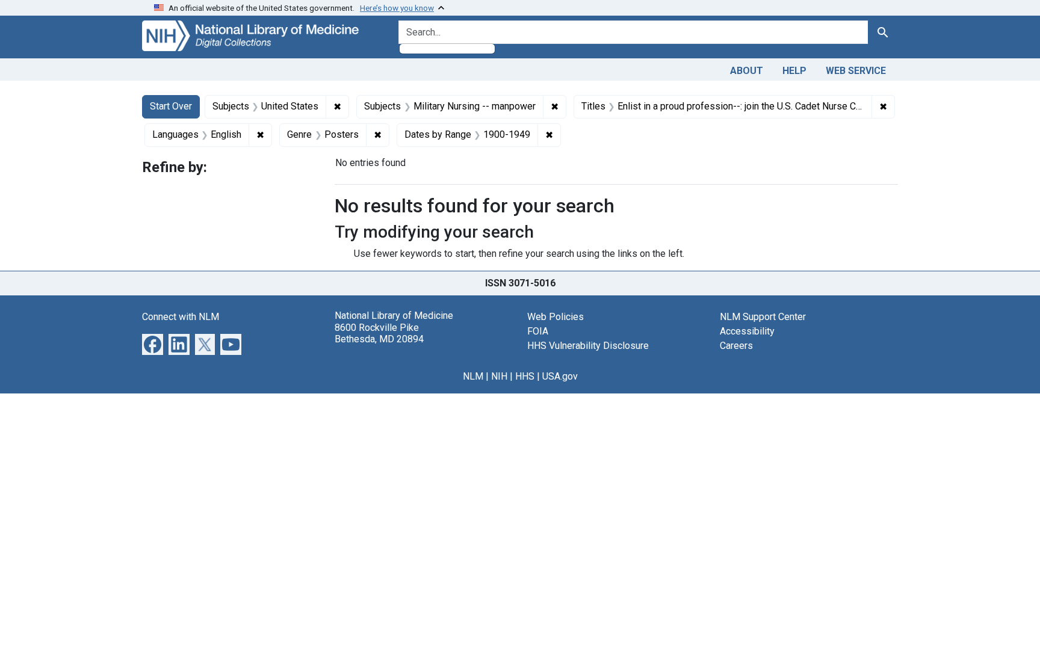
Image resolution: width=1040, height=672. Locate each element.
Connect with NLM (180, 316)
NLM (473, 376)
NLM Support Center (763, 316)
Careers (736, 345)
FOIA (537, 331)
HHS (524, 376)
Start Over (171, 106)
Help (794, 70)
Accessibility (747, 331)
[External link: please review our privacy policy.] (152, 344)
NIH (499, 376)
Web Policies (555, 316)
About (746, 70)
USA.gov (560, 376)
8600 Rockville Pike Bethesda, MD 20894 (379, 333)
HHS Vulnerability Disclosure (588, 345)
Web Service (856, 70)
